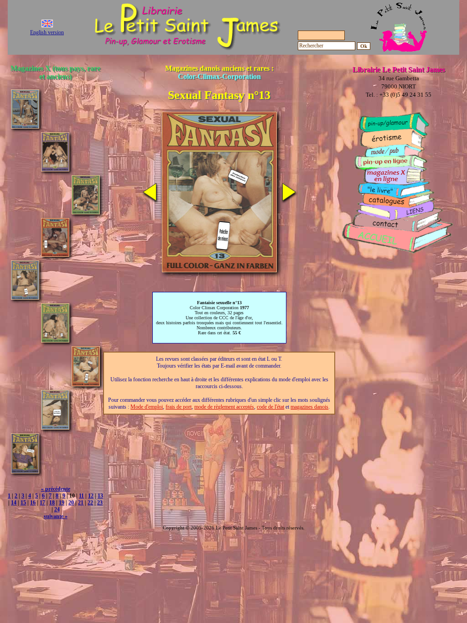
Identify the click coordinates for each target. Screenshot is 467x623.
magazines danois (309, 407)
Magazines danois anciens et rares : (219, 72)
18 (52, 502)
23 (100, 502)
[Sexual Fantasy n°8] (86, 212)
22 (90, 502)
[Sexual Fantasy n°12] (55, 340)
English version (47, 32)
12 (90, 496)
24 (57, 509)
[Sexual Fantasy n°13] (86, 384)
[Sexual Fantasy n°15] (25, 471)
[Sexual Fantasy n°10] (25, 297)
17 (42, 502)
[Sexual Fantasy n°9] (55, 254)
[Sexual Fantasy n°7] (55, 169)
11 (81, 496)
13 (100, 496)
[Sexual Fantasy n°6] (25, 126)
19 (61, 502)
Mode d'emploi (146, 407)
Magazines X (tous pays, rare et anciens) (55, 72)
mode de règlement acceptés (224, 407)
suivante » (55, 516)
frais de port (179, 407)
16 (33, 502)
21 (80, 502)
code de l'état (270, 407)
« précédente (55, 489)
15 (23, 502)
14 (13, 502)
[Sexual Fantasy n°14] (55, 427)
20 (71, 502)
